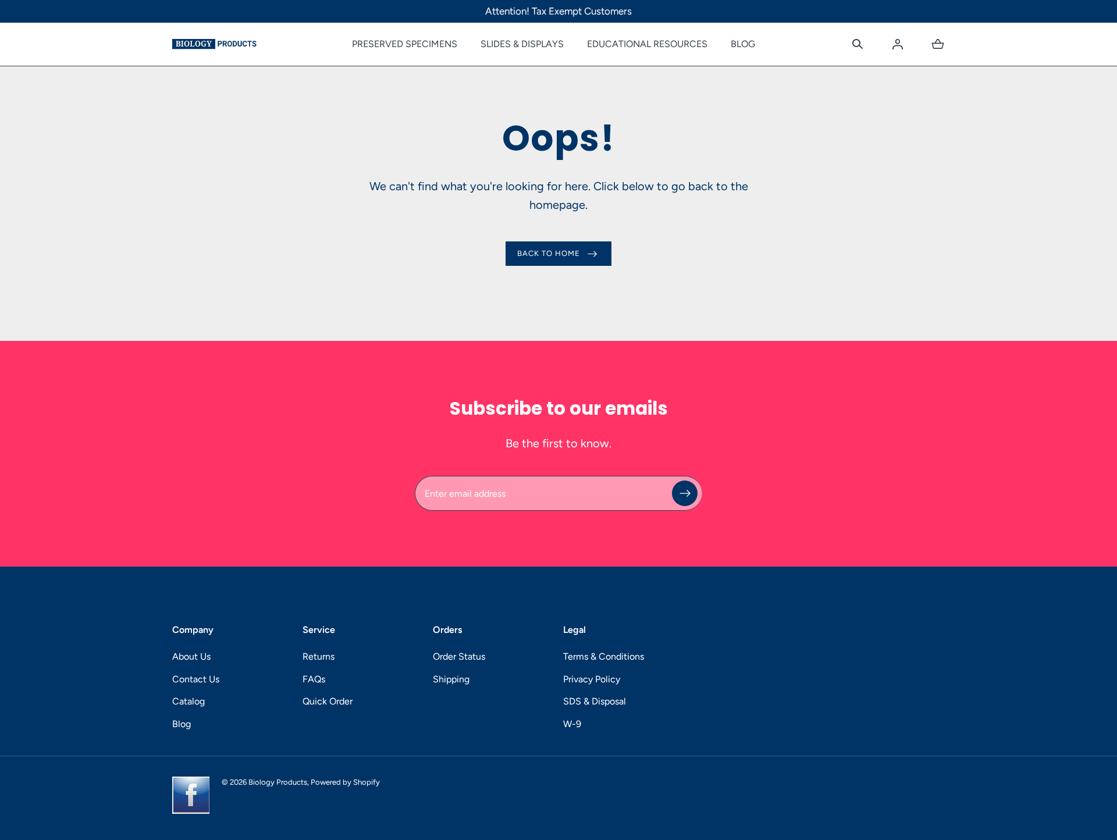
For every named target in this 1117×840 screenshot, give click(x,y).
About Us (191, 656)
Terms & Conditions (603, 656)
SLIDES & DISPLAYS (522, 43)
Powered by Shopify (345, 782)
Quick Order (328, 701)
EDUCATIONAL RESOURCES (647, 43)
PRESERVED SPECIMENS (404, 43)
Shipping (451, 679)
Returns (319, 656)
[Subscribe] (685, 493)
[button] (858, 44)
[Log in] (898, 44)
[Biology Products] (214, 44)
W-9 (572, 723)
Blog (181, 723)
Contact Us (195, 679)
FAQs (314, 679)
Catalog (188, 701)
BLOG (743, 43)
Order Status (459, 656)
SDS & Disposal (594, 701)
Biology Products (277, 782)
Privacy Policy (591, 679)
